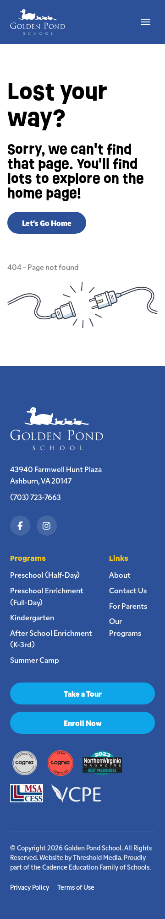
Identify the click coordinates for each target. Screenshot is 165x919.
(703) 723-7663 (35, 497)
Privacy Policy (29, 887)
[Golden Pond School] (60, 428)
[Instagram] (47, 526)
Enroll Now (83, 722)
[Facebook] (20, 526)
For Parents (128, 606)
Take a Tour (83, 693)
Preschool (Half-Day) (45, 575)
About (120, 575)
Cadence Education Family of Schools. (96, 866)
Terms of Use (75, 887)
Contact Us (128, 590)
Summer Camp (34, 660)
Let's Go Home (47, 222)
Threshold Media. (97, 857)
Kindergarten (32, 617)
